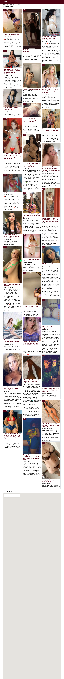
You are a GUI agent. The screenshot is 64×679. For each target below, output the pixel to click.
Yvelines (13, 4)
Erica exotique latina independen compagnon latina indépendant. (30, 119)
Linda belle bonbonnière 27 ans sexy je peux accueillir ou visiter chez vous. (31, 165)
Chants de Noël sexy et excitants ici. (49, 264)
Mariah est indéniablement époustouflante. (50, 480)
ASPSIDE (5, 1)
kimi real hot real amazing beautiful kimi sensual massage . (50, 38)
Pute (4, 4)
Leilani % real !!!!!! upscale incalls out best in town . (31, 380)
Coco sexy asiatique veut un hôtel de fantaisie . (32, 260)
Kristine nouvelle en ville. (30, 306)
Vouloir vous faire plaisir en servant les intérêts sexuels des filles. (50, 425)
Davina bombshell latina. (11, 34)
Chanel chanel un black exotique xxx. (11, 108)
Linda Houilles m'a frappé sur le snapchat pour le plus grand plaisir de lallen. (31, 215)
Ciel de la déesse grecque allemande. (12, 284)
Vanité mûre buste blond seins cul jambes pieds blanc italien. (11, 388)
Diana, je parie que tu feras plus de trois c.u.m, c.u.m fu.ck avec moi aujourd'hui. (50, 219)
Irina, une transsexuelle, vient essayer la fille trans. (50, 129)
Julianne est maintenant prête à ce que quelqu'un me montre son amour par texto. (31, 344)
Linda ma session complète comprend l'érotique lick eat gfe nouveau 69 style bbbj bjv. (12, 436)
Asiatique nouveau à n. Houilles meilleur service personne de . (11, 341)
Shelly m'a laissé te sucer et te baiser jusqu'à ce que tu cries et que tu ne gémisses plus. (31, 457)
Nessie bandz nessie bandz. (31, 89)
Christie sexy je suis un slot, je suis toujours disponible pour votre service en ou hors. (12, 71)
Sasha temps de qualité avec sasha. (30, 50)
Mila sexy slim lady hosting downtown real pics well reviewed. (50, 390)
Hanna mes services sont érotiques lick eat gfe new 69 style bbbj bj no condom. (51, 168)
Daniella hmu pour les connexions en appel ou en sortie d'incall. (12, 236)
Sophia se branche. (10, 193)
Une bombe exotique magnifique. (48, 327)
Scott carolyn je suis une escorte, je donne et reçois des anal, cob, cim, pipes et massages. (50, 90)
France (8, 4)
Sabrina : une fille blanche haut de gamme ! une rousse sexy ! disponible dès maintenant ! (13, 156)
